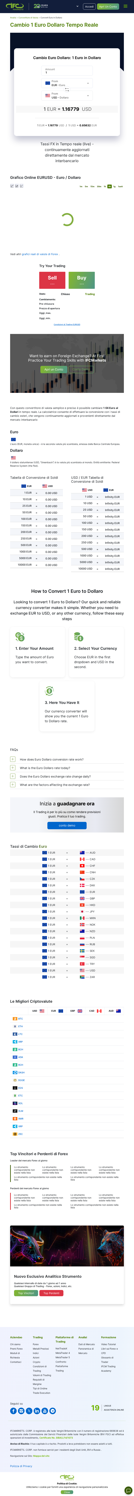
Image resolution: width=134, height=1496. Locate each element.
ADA (20, 1057)
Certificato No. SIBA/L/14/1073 (56, 1437)
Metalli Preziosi (41, 1348)
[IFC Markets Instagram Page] (21, 1411)
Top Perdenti (51, 1293)
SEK (92, 950)
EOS (20, 1087)
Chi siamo (15, 1344)
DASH (21, 1072)
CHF (92, 865)
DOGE (21, 1080)
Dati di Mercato (86, 1344)
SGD (92, 957)
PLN (92, 937)
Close (67, 1492)
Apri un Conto (53, 369)
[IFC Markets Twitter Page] (29, 1411)
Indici (36, 1353)
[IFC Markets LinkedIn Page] (37, 1411)
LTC (20, 1034)
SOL (20, 1103)
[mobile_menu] (125, 6)
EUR (92, 892)
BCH (20, 1049)
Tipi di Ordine (40, 1388)
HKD (92, 905)
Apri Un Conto (108, 6)
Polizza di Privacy (21, 1466)
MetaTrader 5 (63, 1357)
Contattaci (15, 1362)
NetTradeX (61, 1348)
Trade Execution (41, 1392)
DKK (92, 885)
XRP (20, 1041)
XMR (20, 1118)
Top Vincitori (26, 1293)
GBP (92, 898)
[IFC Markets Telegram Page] (52, 1411)
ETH (20, 1026)
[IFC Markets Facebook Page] (13, 1411)
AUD (92, 852)
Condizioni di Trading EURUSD (67, 324)
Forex (36, 1344)
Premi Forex (16, 1348)
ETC (20, 1095)
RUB (92, 944)
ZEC (20, 1134)
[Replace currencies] (67, 89)
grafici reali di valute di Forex (40, 254)
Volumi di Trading (42, 1375)
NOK (92, 924)
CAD (92, 859)
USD (92, 970)
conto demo (67, 825)
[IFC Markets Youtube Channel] (45, 1411)
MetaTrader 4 (63, 1353)
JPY (92, 911)
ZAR (92, 977)
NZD (92, 931)
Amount (50, 69)
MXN (93, 918)
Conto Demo (81, 369)
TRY (92, 964)
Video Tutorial (108, 1344)
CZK (92, 878)
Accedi (89, 6)
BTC (20, 1018)
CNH (93, 872)
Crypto (36, 1362)
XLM (20, 1111)
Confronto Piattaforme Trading (62, 1366)
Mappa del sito (41, 1455)
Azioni (36, 1357)
